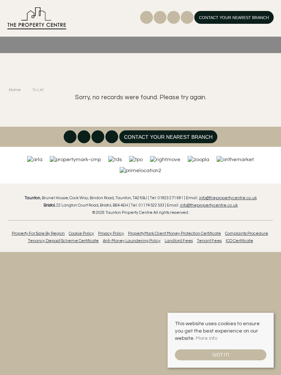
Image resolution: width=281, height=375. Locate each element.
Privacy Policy (111, 233)
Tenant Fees (209, 241)
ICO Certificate (239, 241)
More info (206, 338)
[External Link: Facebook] (147, 18)
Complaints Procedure (246, 233)
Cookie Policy (81, 233)
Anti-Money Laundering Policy (132, 241)
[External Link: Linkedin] (174, 18)
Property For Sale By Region (38, 233)
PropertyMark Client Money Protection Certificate (174, 233)
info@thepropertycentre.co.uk (228, 198)
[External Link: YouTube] (187, 18)
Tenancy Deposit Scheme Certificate (63, 241)
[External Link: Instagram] (160, 18)
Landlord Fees (179, 241)
